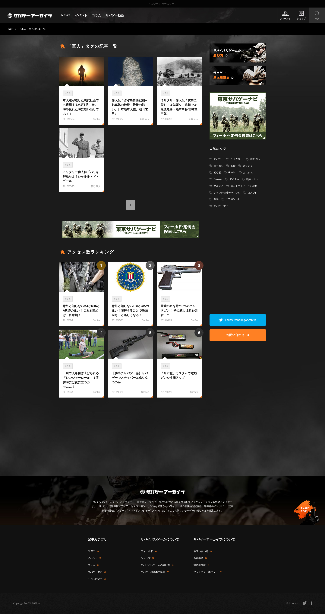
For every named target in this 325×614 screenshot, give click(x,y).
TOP (10, 28)
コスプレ (252, 192)
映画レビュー (253, 179)
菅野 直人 (255, 159)
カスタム (248, 172)
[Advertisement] (130, 417)
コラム (96, 15)
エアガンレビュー (235, 199)
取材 (254, 185)
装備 (233, 166)
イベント (81, 15)
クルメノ (218, 185)
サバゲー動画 (115, 15)
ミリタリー (237, 159)
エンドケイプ (238, 185)
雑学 (216, 199)
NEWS (66, 15)
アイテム (234, 179)
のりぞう (247, 166)
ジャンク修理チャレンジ (227, 192)
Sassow (218, 179)
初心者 (217, 172)
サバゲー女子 (221, 206)
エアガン (218, 166)
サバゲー (218, 159)
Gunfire (232, 172)
